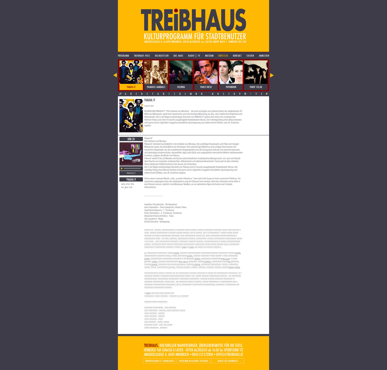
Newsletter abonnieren (228, 361)
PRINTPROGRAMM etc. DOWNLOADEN (159, 361)
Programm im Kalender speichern (193, 361)
